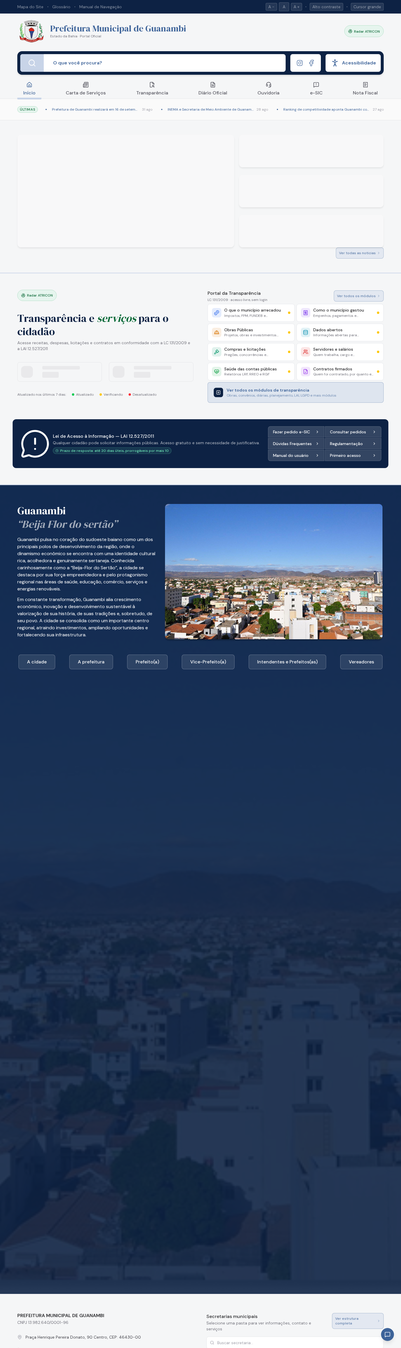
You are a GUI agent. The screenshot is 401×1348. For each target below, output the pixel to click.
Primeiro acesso (345, 455)
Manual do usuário (291, 455)
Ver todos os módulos (356, 296)
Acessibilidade (359, 63)
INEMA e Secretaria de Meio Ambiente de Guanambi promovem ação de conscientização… (211, 109)
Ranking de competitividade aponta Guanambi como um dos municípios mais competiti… (326, 109)
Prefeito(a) (147, 662)
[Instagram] (299, 62)
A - (271, 6)
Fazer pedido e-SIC (291, 432)
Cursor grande (367, 6)
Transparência (152, 93)
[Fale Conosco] (387, 1334)
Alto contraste (326, 6)
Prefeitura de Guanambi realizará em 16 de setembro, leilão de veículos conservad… (96, 109)
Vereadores (361, 662)
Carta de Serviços (86, 93)
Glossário (61, 6)
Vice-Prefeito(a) (208, 662)
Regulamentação (346, 443)
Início (29, 93)
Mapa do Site (30, 6)
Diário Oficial (212, 93)
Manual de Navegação (100, 6)
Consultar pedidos (348, 432)
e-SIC (316, 93)
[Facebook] (311, 62)
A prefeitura (91, 662)
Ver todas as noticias (357, 253)
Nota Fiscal (365, 93)
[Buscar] (32, 63)
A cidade (37, 662)
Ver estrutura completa (346, 1321)
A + (296, 6)
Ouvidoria (268, 93)
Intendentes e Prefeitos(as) (287, 662)
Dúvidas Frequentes (292, 443)
